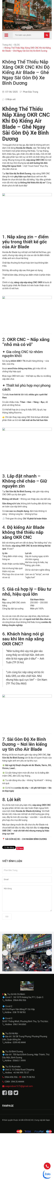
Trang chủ (7, 45)
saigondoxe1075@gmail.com (19, 1086)
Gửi (6, 916)
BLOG (17, 45)
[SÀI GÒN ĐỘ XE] (27, 985)
